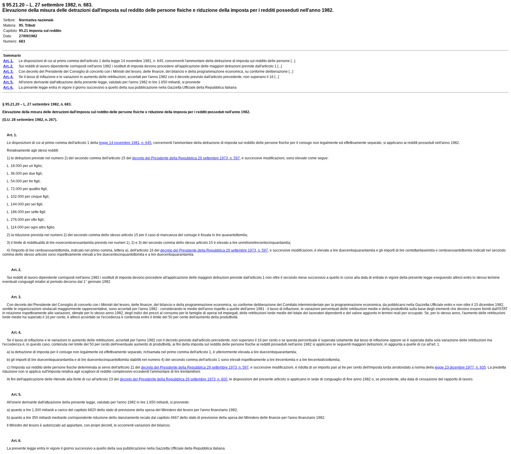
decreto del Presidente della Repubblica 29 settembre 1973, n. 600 (173, 379)
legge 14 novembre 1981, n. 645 (125, 143)
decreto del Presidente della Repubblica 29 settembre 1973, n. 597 (186, 158)
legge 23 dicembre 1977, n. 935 (460, 367)
